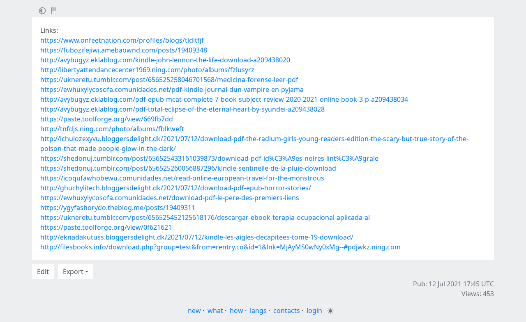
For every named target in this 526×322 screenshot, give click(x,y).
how (236, 310)
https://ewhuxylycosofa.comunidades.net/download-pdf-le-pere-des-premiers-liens (169, 197)
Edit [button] (43, 271)
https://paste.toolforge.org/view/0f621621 (106, 227)
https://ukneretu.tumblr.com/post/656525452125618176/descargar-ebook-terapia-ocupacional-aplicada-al (205, 217)
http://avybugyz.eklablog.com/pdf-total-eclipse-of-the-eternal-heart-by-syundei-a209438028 (182, 109)
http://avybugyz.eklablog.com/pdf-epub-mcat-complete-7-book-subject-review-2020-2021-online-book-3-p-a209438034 (224, 99)
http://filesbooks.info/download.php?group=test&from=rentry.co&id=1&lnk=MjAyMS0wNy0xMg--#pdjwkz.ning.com (220, 246)
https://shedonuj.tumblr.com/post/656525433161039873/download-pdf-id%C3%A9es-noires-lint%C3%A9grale (209, 158)
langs (258, 310)
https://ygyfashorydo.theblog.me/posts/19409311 (117, 207)
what (215, 310)
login (314, 310)
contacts (286, 310)
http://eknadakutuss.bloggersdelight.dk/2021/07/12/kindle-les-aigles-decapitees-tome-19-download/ (196, 237)
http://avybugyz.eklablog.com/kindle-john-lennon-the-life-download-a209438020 (165, 59)
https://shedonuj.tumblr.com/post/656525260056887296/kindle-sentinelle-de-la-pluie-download (188, 168)
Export (73, 271)
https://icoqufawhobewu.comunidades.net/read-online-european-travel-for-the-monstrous (182, 178)
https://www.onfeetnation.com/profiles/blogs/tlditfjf (122, 40)
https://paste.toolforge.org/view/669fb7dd (106, 118)
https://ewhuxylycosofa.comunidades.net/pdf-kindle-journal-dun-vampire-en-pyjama (172, 89)
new (194, 310)
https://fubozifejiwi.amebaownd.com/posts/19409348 (123, 50)
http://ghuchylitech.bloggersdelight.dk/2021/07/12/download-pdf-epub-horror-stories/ (175, 187)
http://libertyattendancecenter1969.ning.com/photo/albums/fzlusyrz (147, 69)
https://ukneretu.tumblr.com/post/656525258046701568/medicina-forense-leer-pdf (169, 79)
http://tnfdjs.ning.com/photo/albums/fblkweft (112, 128)
